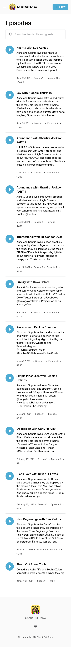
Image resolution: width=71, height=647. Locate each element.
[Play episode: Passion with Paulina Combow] (10, 329)
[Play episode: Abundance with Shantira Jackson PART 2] (10, 140)
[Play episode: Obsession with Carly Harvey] (10, 431)
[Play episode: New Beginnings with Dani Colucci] (10, 521)
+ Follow (60, 6)
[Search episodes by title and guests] (11, 34)
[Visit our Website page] (35, 627)
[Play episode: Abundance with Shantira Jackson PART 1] (10, 189)
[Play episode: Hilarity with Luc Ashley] (10, 50)
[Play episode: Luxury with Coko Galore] (10, 284)
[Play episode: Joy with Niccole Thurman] (10, 95)
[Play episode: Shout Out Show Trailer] (10, 566)
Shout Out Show (27, 6)
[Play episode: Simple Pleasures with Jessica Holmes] (10, 378)
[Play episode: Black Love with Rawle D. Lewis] (10, 476)
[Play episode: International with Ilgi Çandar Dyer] (10, 239)
